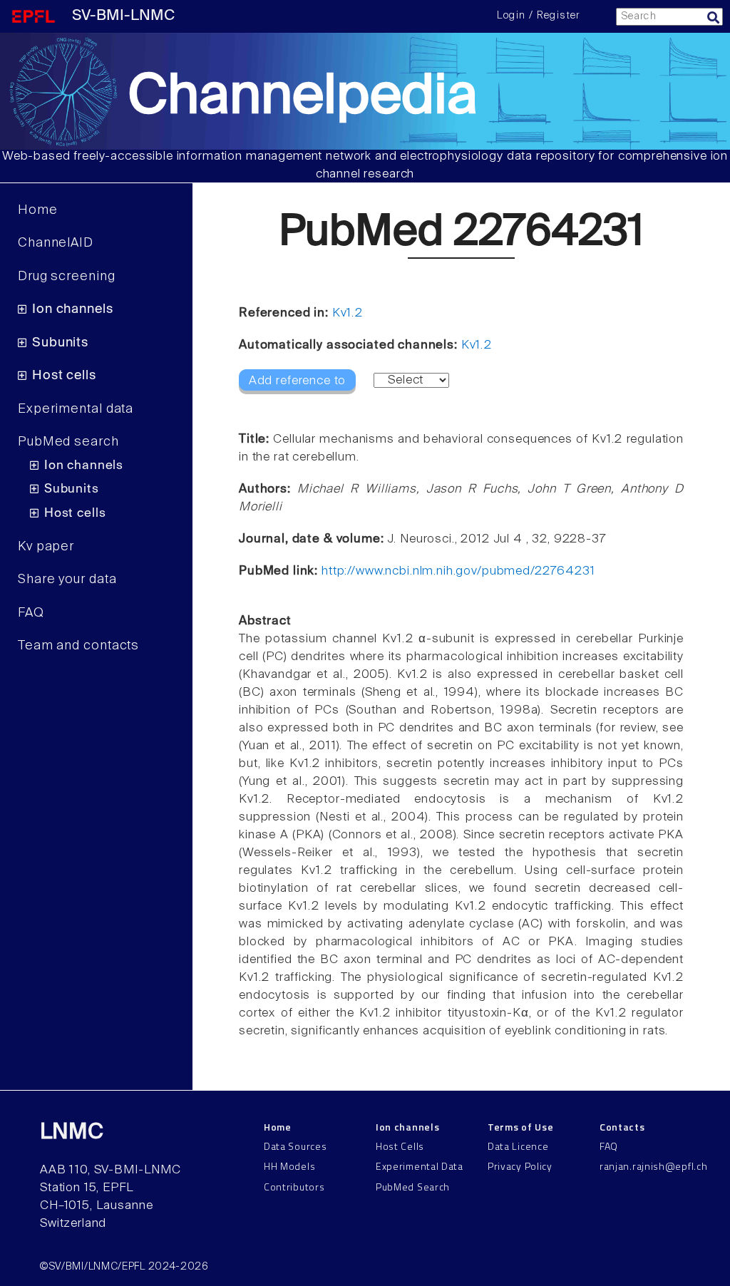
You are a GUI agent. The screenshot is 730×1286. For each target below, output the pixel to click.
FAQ (31, 613)
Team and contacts (78, 645)
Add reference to (297, 381)
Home (38, 210)
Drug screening (66, 276)
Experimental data (75, 409)
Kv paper (46, 546)
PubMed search (68, 442)
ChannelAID (55, 243)
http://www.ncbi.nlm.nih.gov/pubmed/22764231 (458, 571)
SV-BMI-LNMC (123, 16)
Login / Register (538, 16)
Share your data (67, 579)
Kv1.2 (347, 313)
